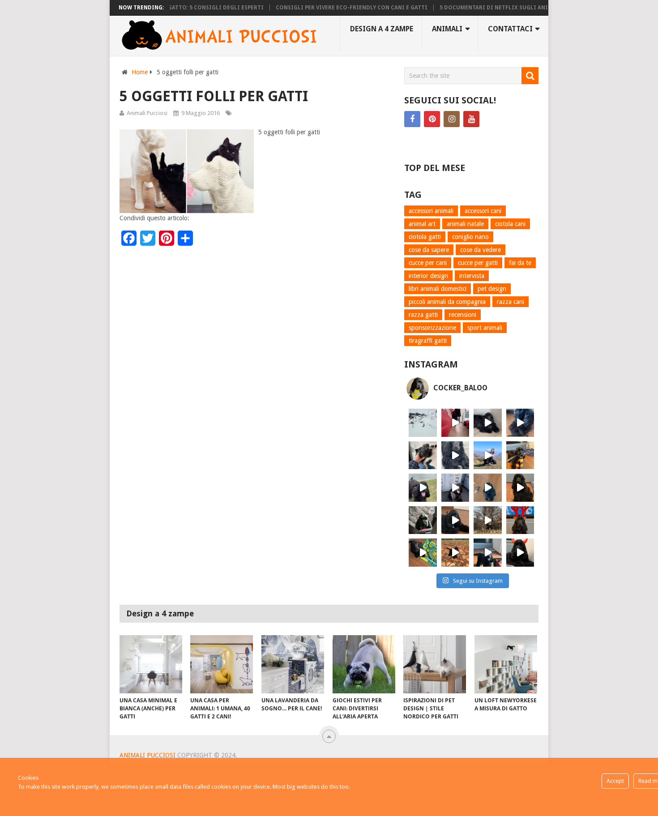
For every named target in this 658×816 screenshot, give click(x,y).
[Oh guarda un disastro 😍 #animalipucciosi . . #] (455, 488)
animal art (422, 223)
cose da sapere (429, 249)
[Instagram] (452, 119)
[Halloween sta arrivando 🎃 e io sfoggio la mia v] (520, 552)
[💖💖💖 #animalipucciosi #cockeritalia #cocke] (423, 488)
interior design (428, 275)
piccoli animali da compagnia (447, 301)
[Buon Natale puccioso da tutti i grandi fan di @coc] (520, 520)
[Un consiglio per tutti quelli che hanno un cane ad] (423, 552)
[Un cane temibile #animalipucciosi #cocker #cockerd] (488, 552)
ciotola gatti (425, 236)
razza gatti (423, 314)
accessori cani (483, 210)
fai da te (520, 262)
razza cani (510, 301)
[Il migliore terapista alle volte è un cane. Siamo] (520, 488)
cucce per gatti (478, 262)
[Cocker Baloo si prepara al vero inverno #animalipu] (455, 552)
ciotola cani (510, 223)
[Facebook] (412, 119)
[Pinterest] (432, 119)
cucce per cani (428, 262)
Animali (447, 29)
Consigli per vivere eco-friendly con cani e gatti (338, 7)
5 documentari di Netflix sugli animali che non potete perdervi (526, 7)
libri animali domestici (437, 288)
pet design (492, 288)
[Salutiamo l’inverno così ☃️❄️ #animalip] (423, 423)
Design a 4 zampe (381, 29)
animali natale (465, 223)
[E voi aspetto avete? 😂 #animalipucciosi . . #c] (488, 423)
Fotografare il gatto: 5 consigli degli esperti (178, 7)
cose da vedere (480, 249)
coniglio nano (470, 236)
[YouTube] (471, 119)
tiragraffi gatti (428, 340)
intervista (471, 275)
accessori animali (431, 210)
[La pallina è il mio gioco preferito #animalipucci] (455, 520)
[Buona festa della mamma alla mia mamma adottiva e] (423, 455)
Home (140, 72)
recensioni (462, 314)
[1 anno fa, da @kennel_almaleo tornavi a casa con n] (423, 520)
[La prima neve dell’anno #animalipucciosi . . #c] (488, 520)
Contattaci (510, 29)
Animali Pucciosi (147, 113)
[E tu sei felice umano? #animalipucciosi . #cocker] (488, 455)
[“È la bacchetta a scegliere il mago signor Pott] (520, 455)
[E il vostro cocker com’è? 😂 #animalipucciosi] (488, 488)
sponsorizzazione (432, 327)
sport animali (484, 327)
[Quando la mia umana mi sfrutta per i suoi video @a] (455, 423)
